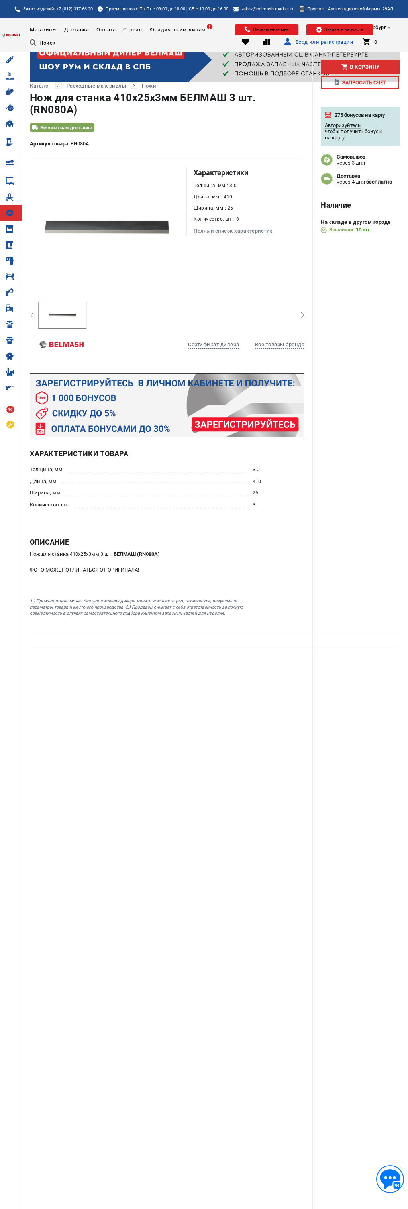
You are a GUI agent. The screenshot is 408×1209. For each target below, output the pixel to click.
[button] (31, 315)
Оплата (106, 30)
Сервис (132, 30)
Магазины (43, 30)
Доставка (76, 30)
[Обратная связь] (390, 1179)
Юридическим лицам (177, 30)
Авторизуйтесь (343, 125)
